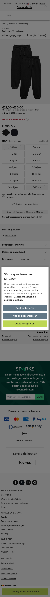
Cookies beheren (25, 308)
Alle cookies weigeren (25, 315)
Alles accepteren (25, 323)
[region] (25, 298)
